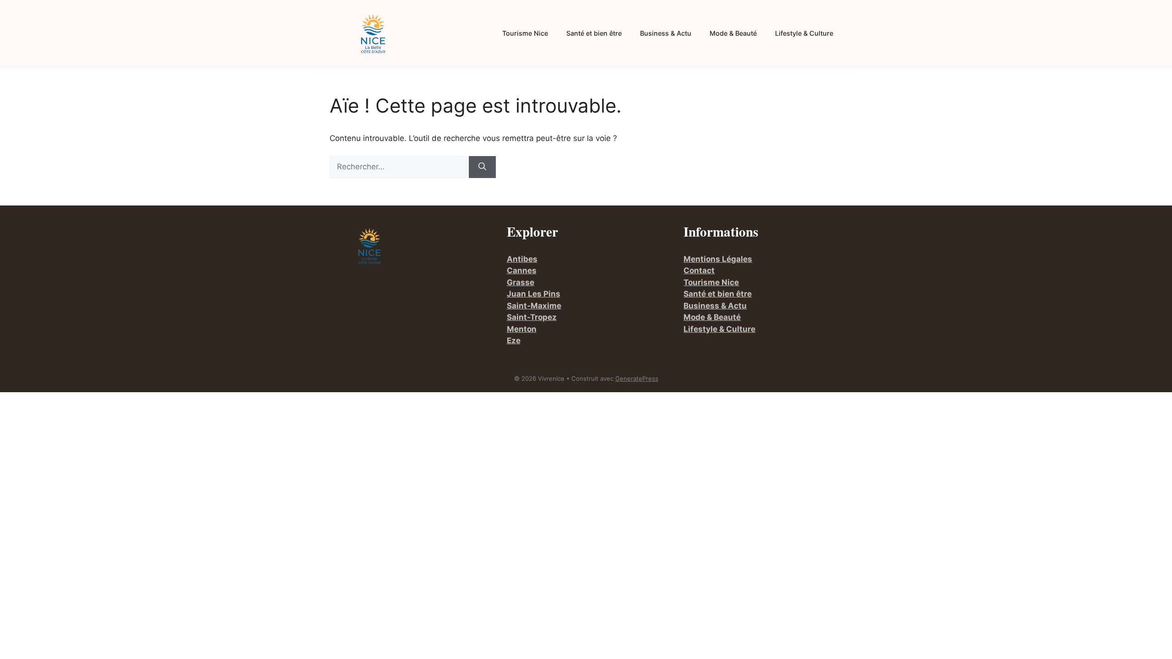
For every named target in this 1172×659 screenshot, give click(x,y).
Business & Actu (665, 33)
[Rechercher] (482, 167)
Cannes (522, 270)
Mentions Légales (718, 259)
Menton (522, 329)
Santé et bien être (594, 33)
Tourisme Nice (525, 33)
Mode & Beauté (733, 33)
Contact (699, 270)
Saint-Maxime (534, 305)
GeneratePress (636, 378)
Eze (514, 340)
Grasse (520, 282)
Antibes (522, 259)
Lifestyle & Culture (804, 33)
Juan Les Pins (533, 293)
